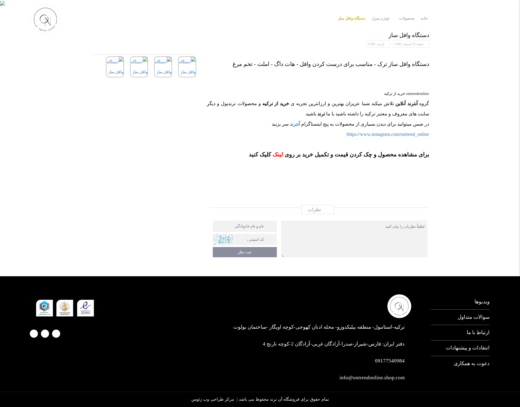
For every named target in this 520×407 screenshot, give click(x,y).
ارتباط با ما (359, 15)
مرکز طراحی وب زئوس (212, 399)
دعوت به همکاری (472, 363)
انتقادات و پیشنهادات (468, 348)
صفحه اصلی (475, 15)
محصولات (412, 15)
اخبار (387, 15)
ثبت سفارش (324, 15)
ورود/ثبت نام (82, 16)
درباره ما (442, 15)
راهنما (295, 15)
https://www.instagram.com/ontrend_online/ (387, 134)
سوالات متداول (474, 317)
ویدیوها (482, 302)
